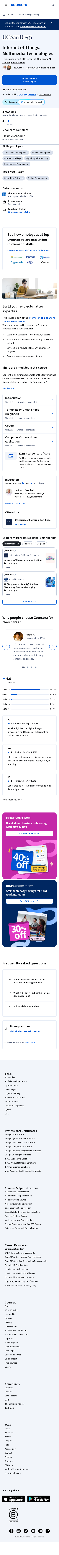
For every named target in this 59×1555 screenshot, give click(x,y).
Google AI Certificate (14, 1134)
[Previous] (6, 646)
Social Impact (11, 1358)
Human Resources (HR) (15, 1097)
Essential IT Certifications (16, 1265)
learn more (30, 1042)
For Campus (10, 1350)
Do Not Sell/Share (13, 1473)
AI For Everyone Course (15, 1199)
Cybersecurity (11, 1085)
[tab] (11, 543)
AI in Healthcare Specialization (18, 1203)
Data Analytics (11, 1089)
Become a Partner (13, 1354)
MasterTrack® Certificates (17, 1334)
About (7, 1306)
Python (8, 1109)
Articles (8, 1457)
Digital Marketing (12, 1093)
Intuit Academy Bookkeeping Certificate (23, 1171)
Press (7, 1428)
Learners (9, 1387)
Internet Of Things (12, 158)
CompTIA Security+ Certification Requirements (26, 1261)
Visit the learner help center (25, 1031)
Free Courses (11, 1362)
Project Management (14, 1105)
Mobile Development (41, 152)
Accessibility (10, 1448)
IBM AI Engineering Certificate (18, 1158)
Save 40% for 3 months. (33, 26)
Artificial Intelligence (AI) (16, 1081)
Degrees (9, 1338)
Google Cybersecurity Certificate (20, 1138)
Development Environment (16, 164)
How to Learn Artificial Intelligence (20, 1273)
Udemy (8, 1367)
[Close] (51, 22)
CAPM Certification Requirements (20, 1253)
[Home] (4, 14)
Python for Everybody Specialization (21, 1228)
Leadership (10, 1314)
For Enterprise (11, 1342)
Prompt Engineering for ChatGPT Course (23, 1224)
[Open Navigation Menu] (6, 5)
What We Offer (11, 1310)
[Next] (53, 646)
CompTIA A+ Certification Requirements (23, 1257)
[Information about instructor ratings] (22, 483)
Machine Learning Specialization (19, 1220)
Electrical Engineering (29, 14)
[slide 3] (31, 667)
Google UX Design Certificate (18, 1154)
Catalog (8, 1322)
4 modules (9, 112)
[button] (50, 67)
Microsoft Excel (11, 1101)
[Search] (53, 5)
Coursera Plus (11, 1326)
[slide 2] (27, 667)
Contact (8, 1453)
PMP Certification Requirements (19, 1277)
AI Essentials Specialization (17, 1191)
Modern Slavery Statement (17, 1469)
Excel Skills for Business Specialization (22, 1212)
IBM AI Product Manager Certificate (20, 1162)
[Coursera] (19, 5)
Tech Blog (9, 1408)
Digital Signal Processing (37, 158)
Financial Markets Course (16, 1216)
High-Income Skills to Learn (17, 1269)
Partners (9, 1391)
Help (7, 1444)
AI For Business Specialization (18, 1195)
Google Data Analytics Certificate (20, 1142)
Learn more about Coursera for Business (28, 250)
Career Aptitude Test (14, 1248)
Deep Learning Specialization (18, 1207)
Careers (8, 1318)
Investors (9, 1432)
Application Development (15, 152)
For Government (12, 1346)
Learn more (45, 94)
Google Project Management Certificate (23, 1150)
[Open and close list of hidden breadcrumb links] (12, 14)
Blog (7, 1399)
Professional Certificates (16, 1330)
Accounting (10, 1077)
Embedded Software (13, 178)
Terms (8, 1436)
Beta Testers (11, 1395)
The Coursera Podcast (15, 1403)
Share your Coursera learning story (20, 1285)
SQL (6, 1113)
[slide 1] (23, 667)
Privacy (8, 1440)
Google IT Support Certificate (18, 1146)
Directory (9, 1461)
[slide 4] (35, 667)
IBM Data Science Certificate (17, 1167)
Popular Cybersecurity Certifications (21, 1281)
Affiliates (9, 1465)
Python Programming (37, 178)
